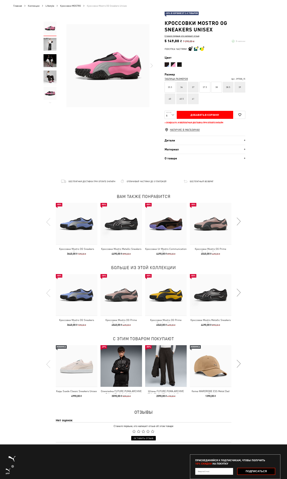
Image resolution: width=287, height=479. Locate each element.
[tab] (205, 140)
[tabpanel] (108, 65)
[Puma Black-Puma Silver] (179, 64)
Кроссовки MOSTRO (70, 5)
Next (151, 66)
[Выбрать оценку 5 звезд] (152, 431)
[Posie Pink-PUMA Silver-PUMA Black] (173, 64)
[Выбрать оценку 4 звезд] (148, 431)
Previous (48, 222)
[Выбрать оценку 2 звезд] (139, 431)
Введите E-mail (203, 471)
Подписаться (256, 471)
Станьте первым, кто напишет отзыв (182, 36)
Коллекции (34, 5)
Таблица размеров (176, 78)
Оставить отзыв (143, 438)
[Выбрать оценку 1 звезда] (134, 431)
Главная (17, 5)
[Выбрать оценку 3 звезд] (143, 431)
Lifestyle (50, 5)
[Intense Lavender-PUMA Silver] (166, 64)
